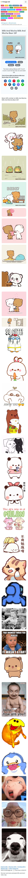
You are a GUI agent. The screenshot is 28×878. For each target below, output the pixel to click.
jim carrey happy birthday (20, 7)
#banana (5, 530)
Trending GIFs (21, 867)
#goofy (4, 770)
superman (13, 16)
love (10, 5)
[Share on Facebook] (5, 81)
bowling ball (16, 5)
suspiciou (3, 9)
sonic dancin (4, 18)
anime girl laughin (18, 18)
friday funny (4, 11)
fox (21, 5)
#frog (4, 123)
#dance (4, 746)
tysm (19, 16)
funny (6, 5)
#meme (5, 652)
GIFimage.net (4, 23)
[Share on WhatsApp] (18, 81)
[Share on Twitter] (9, 81)
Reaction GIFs (12, 867)
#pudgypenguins (7, 426)
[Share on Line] (22, 84)
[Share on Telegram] (14, 84)
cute (2, 5)
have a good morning (13, 11)
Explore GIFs (4, 867)
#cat (4, 578)
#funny (11, 65)
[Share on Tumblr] (9, 84)
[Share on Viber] (18, 84)
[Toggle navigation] (26, 1)
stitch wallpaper (11, 9)
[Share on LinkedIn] (22, 81)
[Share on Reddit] (5, 84)
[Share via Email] (11, 88)
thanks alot (17, 14)
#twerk (4, 604)
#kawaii (5, 348)
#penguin (5, 346)
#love (17, 65)
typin (11, 7)
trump (2, 14)
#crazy (4, 772)
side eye (10, 18)
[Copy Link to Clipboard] (16, 88)
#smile (4, 744)
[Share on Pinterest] (14, 81)
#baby (4, 351)
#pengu (5, 768)
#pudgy (4, 429)
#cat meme (5, 576)
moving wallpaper (5, 16)
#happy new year (7, 627)
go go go (3, 20)
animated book (4, 7)
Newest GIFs (4, 868)
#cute (20, 62)
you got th (18, 9)
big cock (22, 11)
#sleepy (5, 202)
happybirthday (9, 14)
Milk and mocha (12, 23)
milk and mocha (11, 62)
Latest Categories (13, 868)
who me (24, 9)
